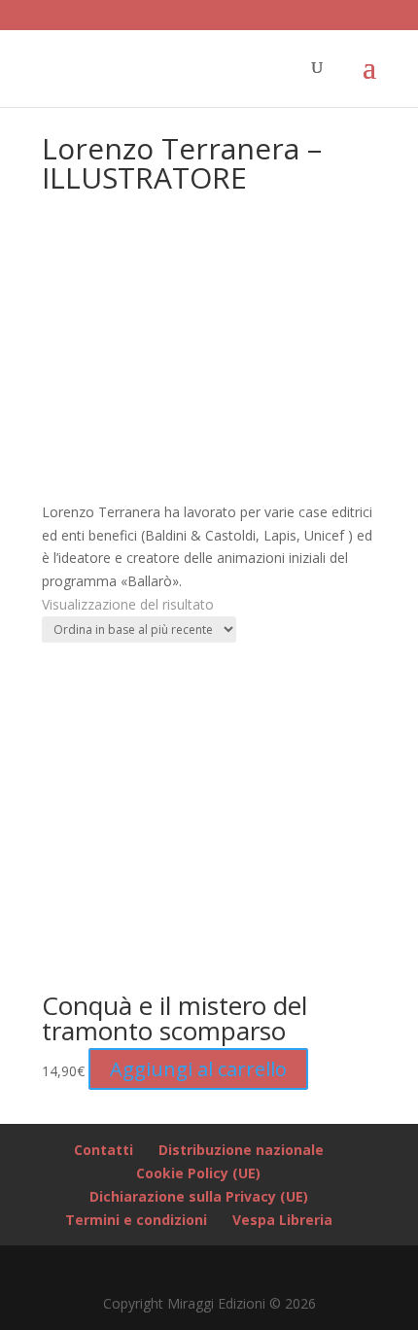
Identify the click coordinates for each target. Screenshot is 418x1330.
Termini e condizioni (136, 1219)
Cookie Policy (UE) (198, 1173)
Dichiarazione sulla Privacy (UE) (198, 1196)
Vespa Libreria (282, 1219)
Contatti (103, 1149)
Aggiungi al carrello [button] (198, 1069)
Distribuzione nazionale (241, 1149)
